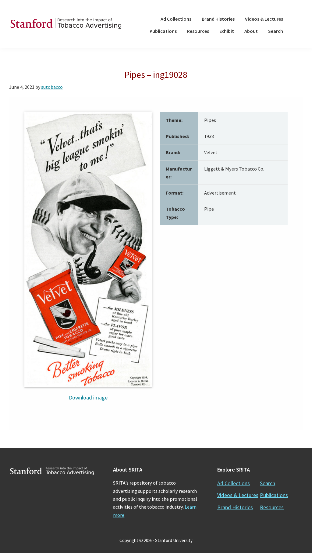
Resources (272, 507)
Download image (88, 397)
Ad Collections (233, 483)
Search (267, 483)
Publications (274, 495)
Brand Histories (235, 507)
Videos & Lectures (237, 495)
